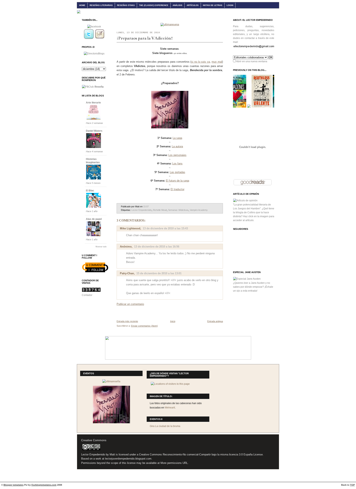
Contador (87, 295)
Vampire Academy (199, 210)
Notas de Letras (212, 5)
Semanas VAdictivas (178, 210)
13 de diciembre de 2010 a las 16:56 (156, 246)
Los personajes (177, 155)
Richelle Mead (160, 210)
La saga (177, 138)
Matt (112, 454)
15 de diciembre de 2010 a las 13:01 (159, 273)
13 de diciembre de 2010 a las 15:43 (165, 228)
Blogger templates (13, 485)
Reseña (99, 86)
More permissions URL (174, 463)
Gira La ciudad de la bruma (165, 426)
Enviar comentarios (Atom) (144, 326)
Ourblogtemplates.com (43, 485)
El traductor (177, 189)
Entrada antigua (215, 321)
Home (82, 5)
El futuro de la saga (177, 180)
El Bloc (90, 190)
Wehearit (170, 407)
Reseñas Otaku (126, 5)
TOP (352, 485)
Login (230, 5)
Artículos (193, 5)
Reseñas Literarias (101, 5)
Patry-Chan (127, 273)
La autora (177, 146)
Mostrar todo (101, 247)
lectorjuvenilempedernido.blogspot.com (128, 458)
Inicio (172, 321)
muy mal (217, 61)
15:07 (146, 206)
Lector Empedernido (141, 210)
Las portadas (177, 172)
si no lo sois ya (200, 61)
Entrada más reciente (127, 321)
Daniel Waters (94, 130)
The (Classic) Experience (153, 5)
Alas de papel (94, 219)
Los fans (177, 163)
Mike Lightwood (130, 228)
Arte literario (93, 102)
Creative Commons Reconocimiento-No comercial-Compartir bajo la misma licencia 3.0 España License (201, 454)
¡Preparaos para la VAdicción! (145, 38)
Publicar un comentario (130, 304)
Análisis (177, 5)
